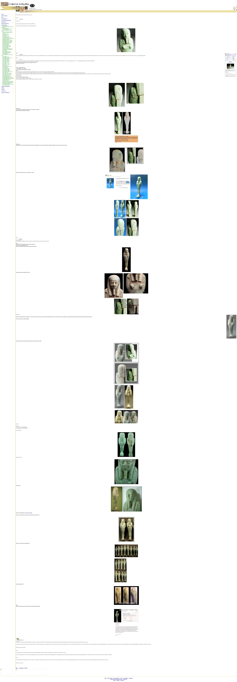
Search (114, 680)
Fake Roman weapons (5, 43)
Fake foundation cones (5, 75)
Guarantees (131, 678)
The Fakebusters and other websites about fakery (7, 27)
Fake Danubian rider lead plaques (7, 48)
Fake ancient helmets (5, 44)
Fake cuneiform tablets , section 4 (7, 71)
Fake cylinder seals (5, 72)
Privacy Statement (116, 678)
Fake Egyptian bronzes (5, 53)
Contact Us (122, 680)
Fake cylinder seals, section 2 (7, 73)
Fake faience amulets (5, 61)
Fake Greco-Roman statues (6, 46)
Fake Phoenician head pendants (7, 49)
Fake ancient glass (5, 47)
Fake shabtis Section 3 (5, 58)
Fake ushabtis (4, 56)
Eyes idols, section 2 (5, 80)
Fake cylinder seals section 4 (6, 74)
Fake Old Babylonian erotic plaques (7, 77)
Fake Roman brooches (5, 39)
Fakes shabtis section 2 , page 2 (7, 57)
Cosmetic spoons (5, 67)
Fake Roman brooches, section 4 (7, 41)
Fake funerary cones (5, 65)
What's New (125, 679)
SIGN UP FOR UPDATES (5, 92)
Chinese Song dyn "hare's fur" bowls (8, 84)
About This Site (110, 678)
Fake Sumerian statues (5, 68)
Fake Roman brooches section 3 (7, 40)
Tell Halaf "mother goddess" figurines (8, 78)
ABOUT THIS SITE (4, 15)
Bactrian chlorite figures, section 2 (7, 82)
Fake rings (4, 33)
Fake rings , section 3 (5, 34)
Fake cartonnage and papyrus (6, 52)
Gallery (122, 678)
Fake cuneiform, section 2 (6, 70)
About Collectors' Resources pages (116, 679)
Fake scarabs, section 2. (6, 63)
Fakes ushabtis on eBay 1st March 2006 (7, 55)
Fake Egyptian (4, 50)
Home (105, 678)
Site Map (118, 680)
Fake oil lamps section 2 (6, 36)
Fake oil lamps (4, 35)
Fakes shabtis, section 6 (6, 60)
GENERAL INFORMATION (5, 86)
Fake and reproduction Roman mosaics (8, 38)
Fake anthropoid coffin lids (6, 51)
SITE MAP (3, 89)
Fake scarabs (4, 62)
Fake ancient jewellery (5, 29)
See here (30, 512)
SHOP (2, 17)
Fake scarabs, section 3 (6, 64)
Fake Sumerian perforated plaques (7, 81)
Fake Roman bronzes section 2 (7, 37)
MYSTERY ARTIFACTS (5, 23)
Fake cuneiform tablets (5, 69)
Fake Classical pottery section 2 (7, 31)
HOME (2, 14)
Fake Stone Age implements (6, 83)
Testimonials (126, 678)
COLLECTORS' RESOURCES (6, 20)
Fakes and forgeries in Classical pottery (6, 30)
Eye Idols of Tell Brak (5, 79)
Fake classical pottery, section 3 (7, 32)
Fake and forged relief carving (7, 66)
